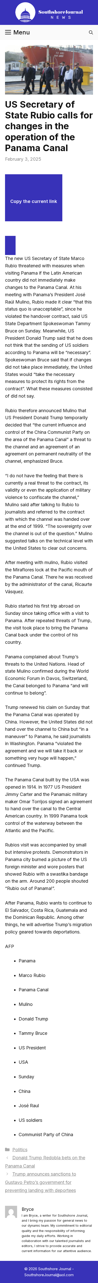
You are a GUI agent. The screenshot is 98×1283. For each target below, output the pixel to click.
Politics (19, 1149)
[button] (91, 32)
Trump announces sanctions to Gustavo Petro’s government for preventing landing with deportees (40, 1182)
